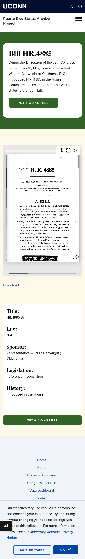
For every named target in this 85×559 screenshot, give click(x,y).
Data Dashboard (42, 490)
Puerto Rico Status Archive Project (26, 21)
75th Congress (33, 103)
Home (41, 460)
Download (11, 285)
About (41, 468)
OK (63, 550)
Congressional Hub (41, 483)
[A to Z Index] (79, 6)
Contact (42, 498)
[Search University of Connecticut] (71, 6)
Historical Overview (42, 475)
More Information (32, 550)
